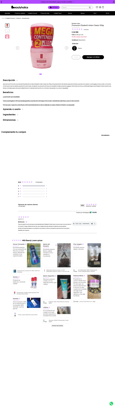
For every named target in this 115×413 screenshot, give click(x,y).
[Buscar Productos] (90, 7)
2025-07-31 (20, 219)
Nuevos (70, 13)
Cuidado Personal (32, 13)
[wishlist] (97, 7)
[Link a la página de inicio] (3, 18)
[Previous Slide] (1, 2)
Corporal (18, 18)
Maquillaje (7, 13)
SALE (95, 13)
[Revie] (93, 212)
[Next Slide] (114, 2)
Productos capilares (20, 13)
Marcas (82, 13)
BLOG (107, 13)
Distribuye (55, 7)
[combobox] (77, 7)
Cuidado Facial (57, 13)
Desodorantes (25, 18)
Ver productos (105, 135)
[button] (57, 2)
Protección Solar (45, 13)
